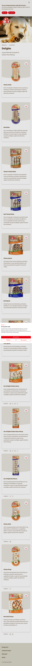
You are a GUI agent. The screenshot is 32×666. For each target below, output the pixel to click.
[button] (3, 325)
